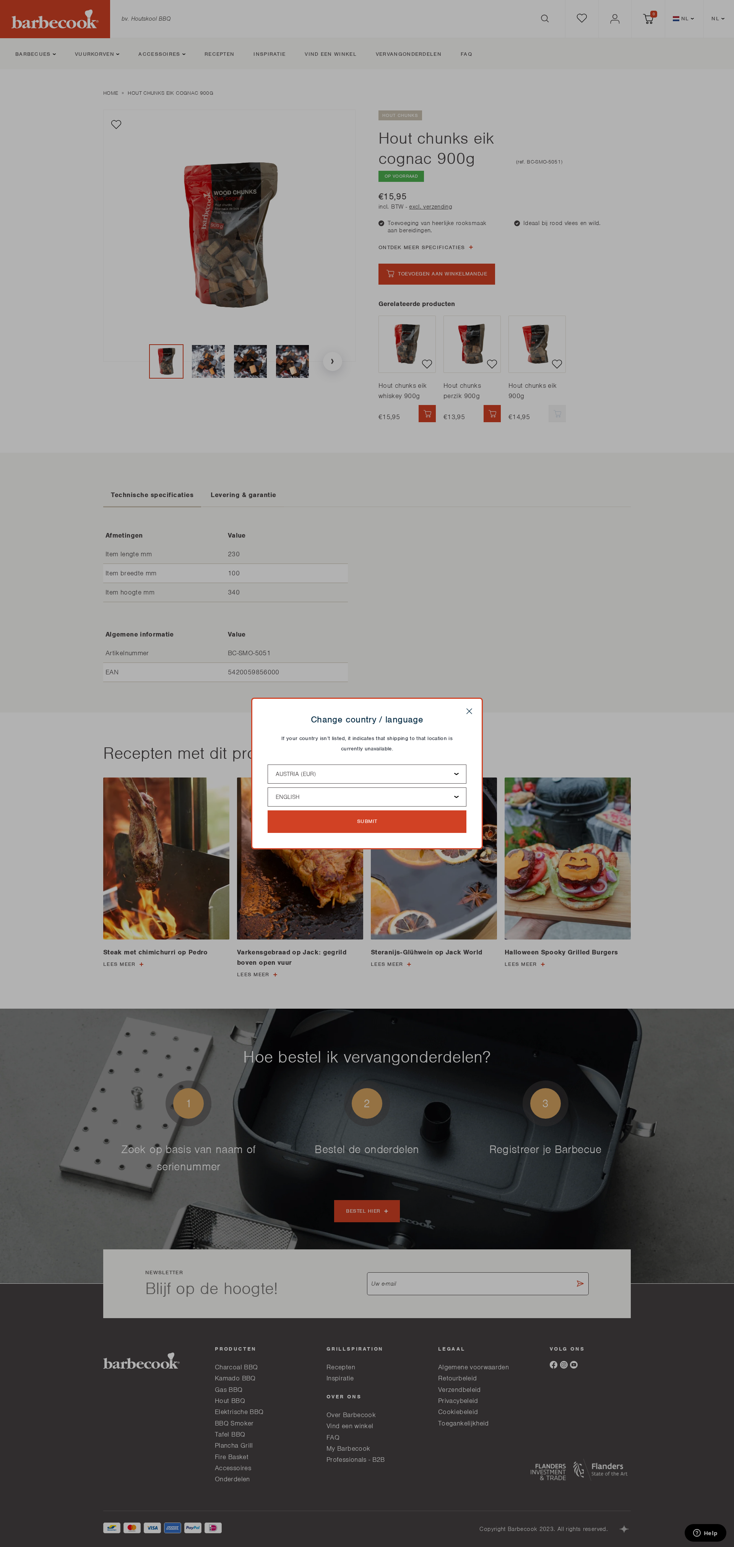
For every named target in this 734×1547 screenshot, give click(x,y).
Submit (367, 821)
